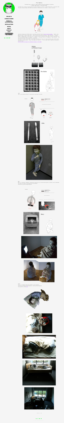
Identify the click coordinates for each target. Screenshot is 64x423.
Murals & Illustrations (9, 21)
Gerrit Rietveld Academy (48, 34)
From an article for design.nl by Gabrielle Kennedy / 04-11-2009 (29, 41)
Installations (9, 24)
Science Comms (9, 19)
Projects (9, 16)
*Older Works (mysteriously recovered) (9, 34)
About (9, 29)
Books (9, 27)
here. (27, 286)
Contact (9, 30)
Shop (9, 32)
